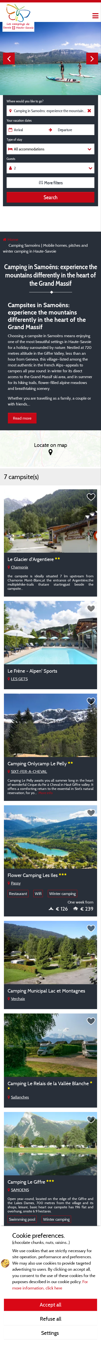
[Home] (18, 13)
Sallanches (20, 1097)
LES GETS (19, 678)
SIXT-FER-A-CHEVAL (29, 771)
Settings (50, 1333)
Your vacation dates (19, 120)
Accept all (50, 1304)
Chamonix (19, 567)
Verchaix (18, 998)
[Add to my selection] (91, 497)
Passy (16, 883)
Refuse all (50, 1319)
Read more (22, 418)
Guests (11, 159)
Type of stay (14, 139)
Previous (9, 58)
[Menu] (95, 16)
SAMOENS (20, 1189)
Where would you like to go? (25, 101)
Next (92, 58)
